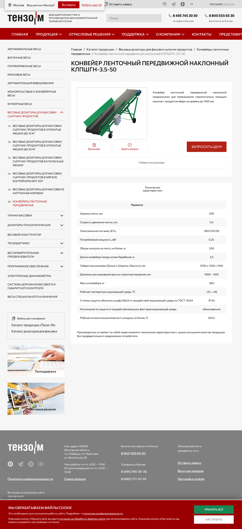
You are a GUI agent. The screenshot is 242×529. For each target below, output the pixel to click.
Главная (76, 49)
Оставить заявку (120, 4)
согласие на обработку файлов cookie (82, 518)
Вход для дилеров (191, 471)
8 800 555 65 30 (221, 15)
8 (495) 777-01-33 (133, 479)
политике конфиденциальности (103, 513)
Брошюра (94, 148)
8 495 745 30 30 (185, 15)
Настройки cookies (191, 479)
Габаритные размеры (152, 162)
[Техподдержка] (36, 360)
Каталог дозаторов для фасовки (34, 331)
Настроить (214, 519)
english (229, 4)
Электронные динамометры (29, 275)
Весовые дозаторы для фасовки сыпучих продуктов (155, 49)
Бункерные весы (20, 103)
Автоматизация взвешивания (31, 83)
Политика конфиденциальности (30, 479)
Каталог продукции (100, 49)
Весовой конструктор (24, 234)
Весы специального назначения (32, 296)
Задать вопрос (130, 148)
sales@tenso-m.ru (188, 450)
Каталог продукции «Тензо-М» (33, 325)
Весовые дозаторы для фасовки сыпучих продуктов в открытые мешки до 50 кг (37, 145)
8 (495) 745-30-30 (134, 471)
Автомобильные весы (24, 49)
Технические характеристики (152, 189)
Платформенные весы (24, 66)
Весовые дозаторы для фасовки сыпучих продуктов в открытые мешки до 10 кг (37, 129)
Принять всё (214, 509)
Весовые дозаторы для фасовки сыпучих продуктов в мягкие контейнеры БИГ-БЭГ (37, 177)
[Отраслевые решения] (36, 398)
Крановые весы (19, 74)
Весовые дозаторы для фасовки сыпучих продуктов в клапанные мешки (38, 161)
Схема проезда (75, 479)
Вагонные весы (19, 57)
